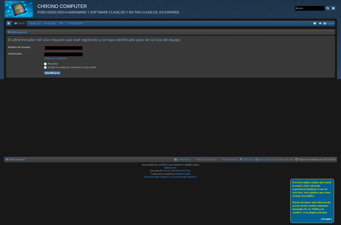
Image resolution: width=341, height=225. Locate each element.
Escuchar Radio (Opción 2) (184, 177)
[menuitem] (19, 23)
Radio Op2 (50, 23)
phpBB (162, 165)
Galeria (331, 23)
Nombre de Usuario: (19, 47)
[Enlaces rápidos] (9, 23)
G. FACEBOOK (75, 23)
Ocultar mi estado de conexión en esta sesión (71, 67)
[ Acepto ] (326, 219)
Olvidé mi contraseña (55, 58)
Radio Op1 (35, 23)
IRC (61, 23)
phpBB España (183, 174)
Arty (175, 168)
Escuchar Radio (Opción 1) (157, 177)
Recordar (52, 63)
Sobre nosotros (230, 159)
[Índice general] (20, 9)
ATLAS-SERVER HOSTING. (177, 170)
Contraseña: (15, 53)
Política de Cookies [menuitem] (206, 159)
